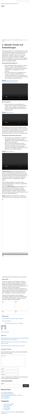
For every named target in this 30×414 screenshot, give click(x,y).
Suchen (2, 383)
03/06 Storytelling (5, 398)
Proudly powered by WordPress (8, 412)
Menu (3, 6)
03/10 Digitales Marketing (6, 392)
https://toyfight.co (10, 151)
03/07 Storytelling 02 (5, 396)
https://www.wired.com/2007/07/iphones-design (12, 318)
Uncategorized (7, 409)
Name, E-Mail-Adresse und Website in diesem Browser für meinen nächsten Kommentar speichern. (14, 377)
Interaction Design (8, 405)
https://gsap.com (10, 112)
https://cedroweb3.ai (6, 321)
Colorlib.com (4, 413)
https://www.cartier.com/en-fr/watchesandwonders (10, 81)
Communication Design (17, 40)
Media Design (7, 406)
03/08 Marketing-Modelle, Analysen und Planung (12, 395)
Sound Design (7, 408)
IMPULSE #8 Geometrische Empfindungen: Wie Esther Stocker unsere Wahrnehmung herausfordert (15, 338)
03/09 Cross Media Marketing (7, 393)
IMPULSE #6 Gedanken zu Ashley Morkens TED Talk (13, 345)
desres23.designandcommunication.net (9, 3)
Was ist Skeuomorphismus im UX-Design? (14, 323)
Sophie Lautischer (7, 40)
